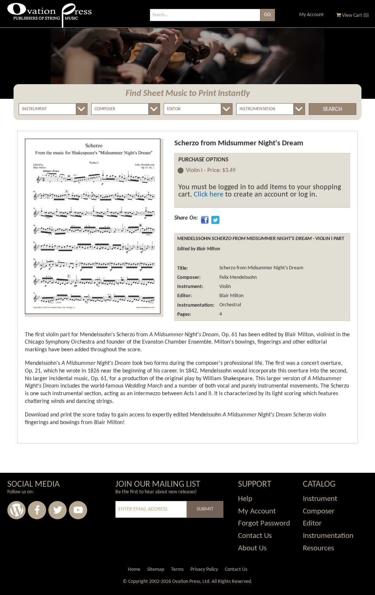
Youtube (78, 510)
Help (245, 499)
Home (134, 569)
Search (332, 109)
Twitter (57, 510)
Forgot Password (264, 523)
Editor (312, 523)
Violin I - (210, 170)
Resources (318, 548)
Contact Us (255, 536)
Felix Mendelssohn (237, 277)
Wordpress (16, 510)
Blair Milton (231, 296)
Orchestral (229, 305)
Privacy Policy (204, 569)
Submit (205, 509)
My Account (311, 15)
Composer (318, 511)
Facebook (37, 510)
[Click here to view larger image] (92, 226)
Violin (224, 286)
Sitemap (155, 569)
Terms (177, 569)
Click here (208, 194)
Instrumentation (328, 536)
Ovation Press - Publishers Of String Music (49, 18)
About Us (252, 548)
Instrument (320, 499)
